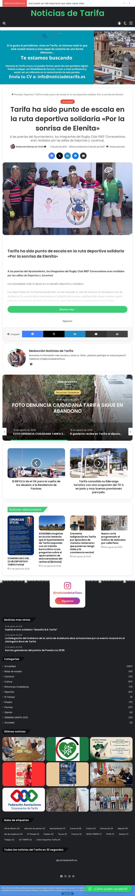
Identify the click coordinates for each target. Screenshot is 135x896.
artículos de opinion (34, 828)
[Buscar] (4, 22)
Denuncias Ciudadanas (67, 392)
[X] (59, 155)
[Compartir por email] (83, 155)
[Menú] (131, 22)
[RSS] (73, 876)
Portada (18, 94)
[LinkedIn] (67, 155)
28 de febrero (12, 828)
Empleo (8, 702)
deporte (123, 828)
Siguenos (67, 600)
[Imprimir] (117, 334)
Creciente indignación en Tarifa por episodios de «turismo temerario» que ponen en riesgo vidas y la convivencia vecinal (83, 543)
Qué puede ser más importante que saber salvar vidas (56, 3)
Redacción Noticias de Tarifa (30, 146)
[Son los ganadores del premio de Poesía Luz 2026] (111, 749)
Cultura (8, 681)
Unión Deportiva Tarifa (48, 839)
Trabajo (9, 839)
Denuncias (106, 828)
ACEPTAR (67, 894)
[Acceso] (119, 22)
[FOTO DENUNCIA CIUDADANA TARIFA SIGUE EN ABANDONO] (67, 800)
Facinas (8, 707)
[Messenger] (75, 155)
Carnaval (9, 676)
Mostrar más (66, 309)
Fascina (76, 834)
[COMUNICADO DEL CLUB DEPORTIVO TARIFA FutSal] (21, 535)
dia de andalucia (13, 834)
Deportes (28, 94)
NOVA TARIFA (94, 834)
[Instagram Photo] (12, 592)
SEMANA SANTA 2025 (16, 717)
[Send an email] (45, 146)
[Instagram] (69, 876)
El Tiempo (9, 697)
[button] (108, 888)
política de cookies (70, 890)
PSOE (110, 834)
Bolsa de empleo (13, 671)
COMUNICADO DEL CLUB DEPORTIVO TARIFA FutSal (18, 561)
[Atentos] (23, 774)
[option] (67, 408)
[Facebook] (51, 155)
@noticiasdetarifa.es (66, 860)
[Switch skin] (125, 22)
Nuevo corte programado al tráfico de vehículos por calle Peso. (113, 538)
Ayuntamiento (57, 828)
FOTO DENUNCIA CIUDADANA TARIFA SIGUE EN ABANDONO (67, 408)
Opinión (8, 712)
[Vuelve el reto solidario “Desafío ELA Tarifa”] (23, 749)
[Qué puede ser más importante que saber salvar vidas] (67, 774)
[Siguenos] (67, 587)
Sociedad (9, 722)
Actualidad (67, 101)
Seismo (123, 834)
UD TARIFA (25, 839)
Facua (62, 834)
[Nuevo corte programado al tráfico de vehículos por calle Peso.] (114, 523)
